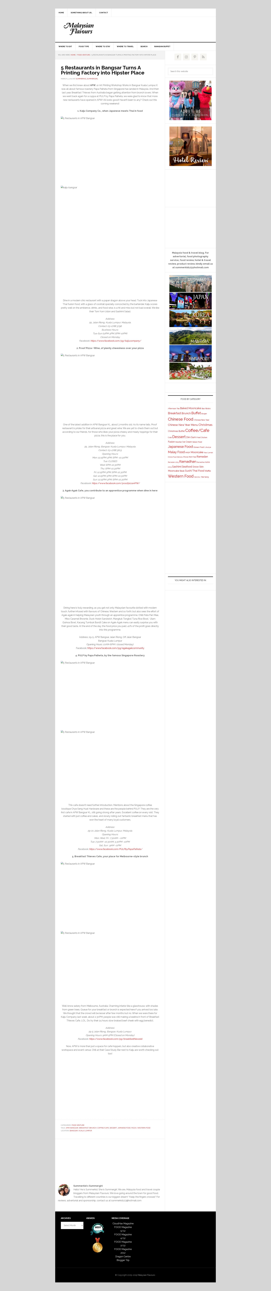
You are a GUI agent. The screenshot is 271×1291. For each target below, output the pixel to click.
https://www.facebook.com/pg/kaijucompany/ (115, 340)
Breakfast (83, 1128)
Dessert (113, 1128)
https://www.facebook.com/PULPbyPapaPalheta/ (115, 849)
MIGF (187, 452)
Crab (170, 437)
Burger (204, 414)
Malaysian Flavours (79, 29)
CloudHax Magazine (123, 1223)
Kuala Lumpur (85, 1131)
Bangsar (74, 1131)
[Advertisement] (156, 29)
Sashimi (176, 466)
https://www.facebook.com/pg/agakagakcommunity (115, 648)
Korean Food (199, 447)
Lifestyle (208, 447)
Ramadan (202, 456)
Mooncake (197, 452)
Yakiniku (197, 477)
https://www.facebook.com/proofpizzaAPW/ (116, 483)
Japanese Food (124, 1128)
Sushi (188, 470)
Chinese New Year (201, 420)
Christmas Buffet (176, 431)
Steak (182, 471)
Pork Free (192, 457)
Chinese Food (180, 419)
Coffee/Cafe (103, 1128)
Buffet (196, 413)
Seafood (187, 466)
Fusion (171, 441)
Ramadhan (187, 461)
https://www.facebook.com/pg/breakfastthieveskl (115, 1039)
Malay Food (176, 452)
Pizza (133, 1128)
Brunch (93, 1128)
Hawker (178, 442)
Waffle (208, 471)
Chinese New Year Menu (183, 424)
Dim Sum (191, 437)
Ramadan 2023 (173, 462)
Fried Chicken (201, 437)
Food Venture (78, 1125)
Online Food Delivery (175, 457)
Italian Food (197, 442)
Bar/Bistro (206, 408)
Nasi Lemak (208, 453)
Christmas (205, 424)
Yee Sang (205, 477)
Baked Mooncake (190, 408)
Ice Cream (187, 442)
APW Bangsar (72, 1128)
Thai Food (198, 470)
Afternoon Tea (174, 408)
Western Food (143, 1128)
